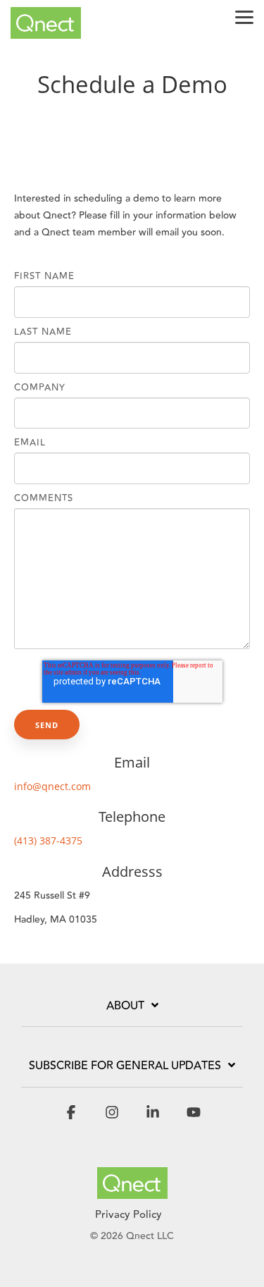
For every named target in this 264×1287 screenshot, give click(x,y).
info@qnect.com (52, 786)
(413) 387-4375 (48, 840)
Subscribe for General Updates (125, 1066)
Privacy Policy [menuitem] (128, 1215)
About (125, 1006)
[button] (244, 16)
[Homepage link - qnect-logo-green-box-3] (132, 1190)
